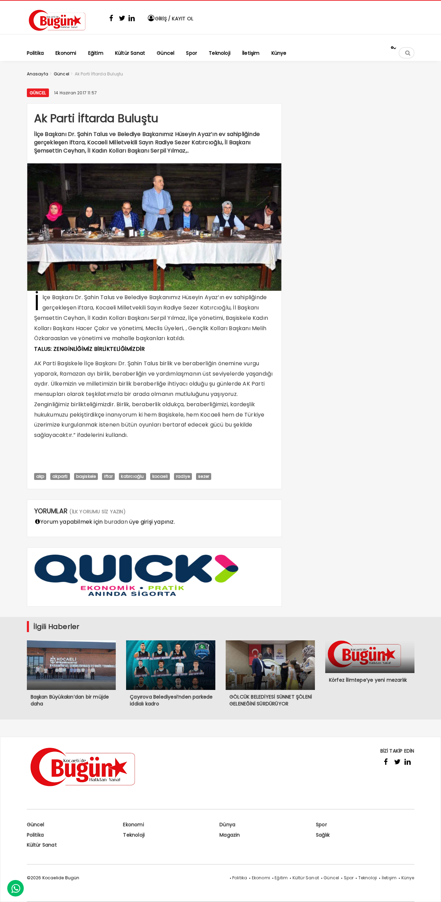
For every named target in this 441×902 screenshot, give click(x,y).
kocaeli (160, 476)
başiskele (86, 476)
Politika (35, 834)
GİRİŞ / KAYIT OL (173, 18)
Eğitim (281, 878)
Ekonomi (133, 824)
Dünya (227, 824)
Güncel (38, 93)
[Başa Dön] (429, 890)
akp (40, 476)
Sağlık (323, 834)
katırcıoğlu (132, 476)
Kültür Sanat (42, 844)
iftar (108, 476)
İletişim (389, 878)
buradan (115, 522)
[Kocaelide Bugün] (61, 33)
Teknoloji (134, 834)
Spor (321, 824)
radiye (183, 476)
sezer (203, 476)
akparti (60, 476)
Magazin (229, 834)
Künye (407, 878)
